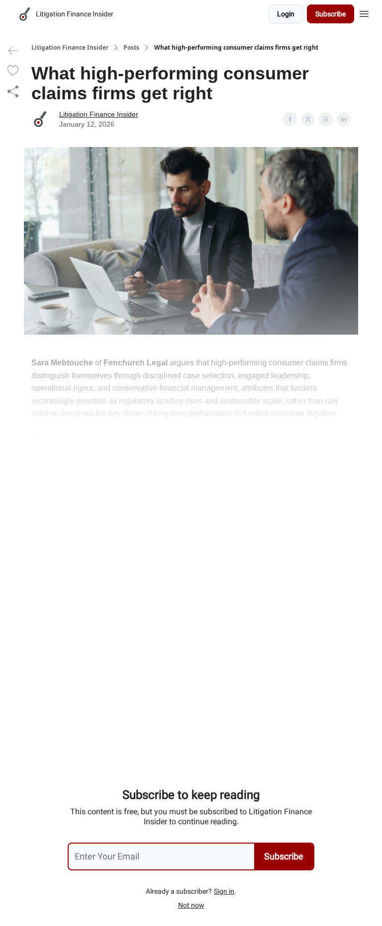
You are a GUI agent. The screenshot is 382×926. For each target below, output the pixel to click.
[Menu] (364, 12)
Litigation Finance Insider (69, 48)
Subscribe (330, 14)
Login (285, 14)
